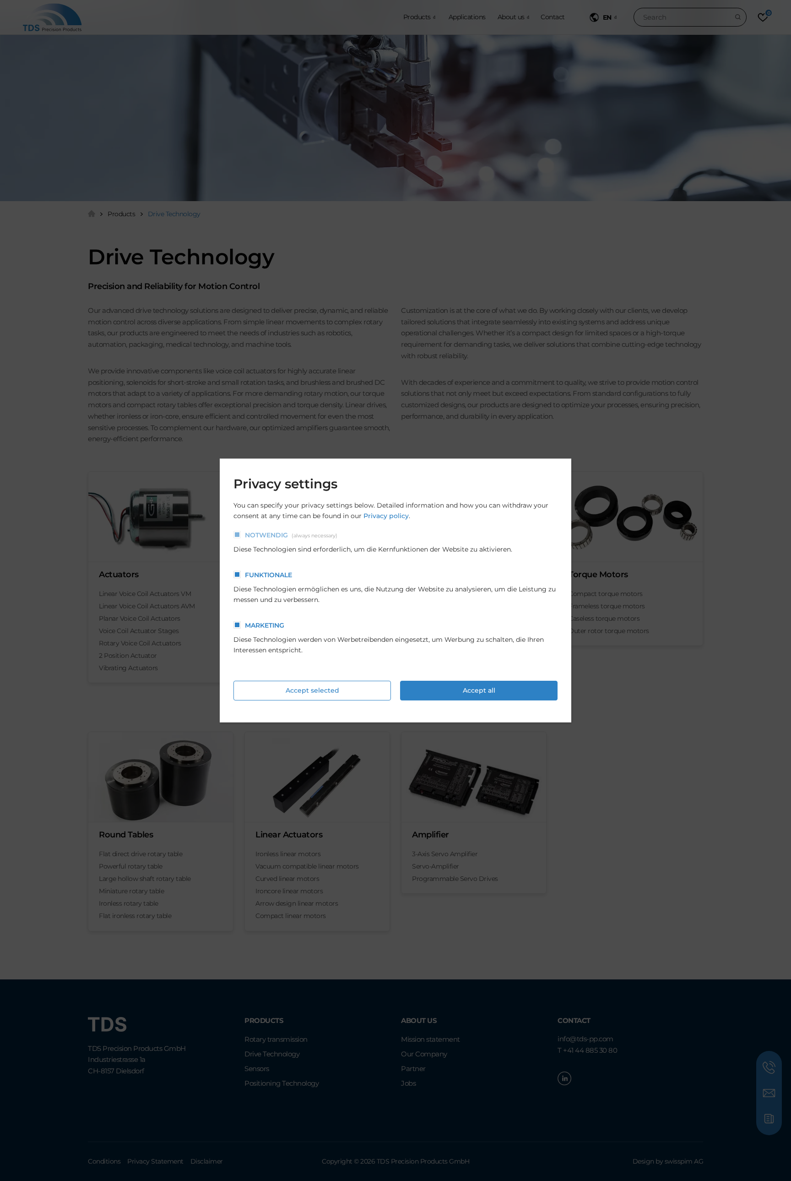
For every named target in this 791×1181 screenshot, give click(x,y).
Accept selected (312, 690)
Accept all (479, 690)
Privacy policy (386, 516)
